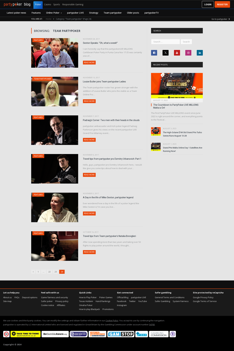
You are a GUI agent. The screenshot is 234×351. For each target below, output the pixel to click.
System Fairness (181, 301)
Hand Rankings (103, 301)
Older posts (133, 12)
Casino (47, 4)
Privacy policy (61, 301)
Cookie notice (47, 305)
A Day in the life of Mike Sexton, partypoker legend (108, 197)
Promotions (108, 309)
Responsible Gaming (72, 4)
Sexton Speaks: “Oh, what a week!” (100, 43)
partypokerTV (152, 12)
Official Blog (122, 297)
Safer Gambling (162, 301)
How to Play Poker (88, 297)
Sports (56, 4)
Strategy (93, 12)
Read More (89, 62)
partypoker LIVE (75, 12)
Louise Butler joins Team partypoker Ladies (104, 81)
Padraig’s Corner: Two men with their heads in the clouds (111, 120)
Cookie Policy (112, 320)
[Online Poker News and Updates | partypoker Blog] (17, 4)
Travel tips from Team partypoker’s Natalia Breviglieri (109, 236)
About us (7, 297)
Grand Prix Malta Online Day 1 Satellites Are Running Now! (182, 149)
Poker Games (106, 297)
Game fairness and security (54, 297)
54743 (152, 324)
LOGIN (207, 4)
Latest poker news (16, 12)
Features (36, 12)
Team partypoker (113, 12)
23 (56, 271)
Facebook (121, 301)
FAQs (16, 297)
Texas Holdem (86, 301)
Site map (7, 301)
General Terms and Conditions (169, 297)
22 (49, 271)
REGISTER (222, 4)
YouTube (142, 301)
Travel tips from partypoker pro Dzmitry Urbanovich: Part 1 (112, 159)
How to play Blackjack (89, 309)
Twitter (132, 301)
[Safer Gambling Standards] (173, 336)
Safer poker (47, 301)
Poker (38, 4)
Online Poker (52, 12)
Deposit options (29, 297)
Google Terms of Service (205, 301)
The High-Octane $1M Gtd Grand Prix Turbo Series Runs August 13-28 (182, 134)
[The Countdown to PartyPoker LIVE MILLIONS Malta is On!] (177, 86)
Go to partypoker (220, 19)
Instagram (122, 305)
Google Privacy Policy (203, 297)
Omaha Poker (85, 305)
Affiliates (61, 305)
